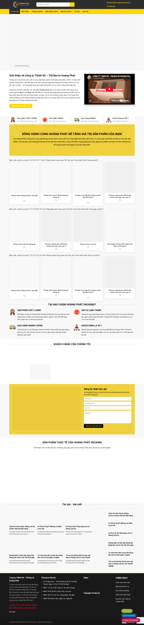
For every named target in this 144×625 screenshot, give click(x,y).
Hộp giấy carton (51, 11)
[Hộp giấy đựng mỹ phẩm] (119, 486)
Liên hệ (85, 11)
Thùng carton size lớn (88, 244)
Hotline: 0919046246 (130, 620)
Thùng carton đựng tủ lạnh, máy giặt (24, 195)
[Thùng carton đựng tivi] (87, 463)
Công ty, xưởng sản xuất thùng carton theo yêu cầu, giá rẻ (120, 196)
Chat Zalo (127, 611)
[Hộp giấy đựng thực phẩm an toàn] (56, 486)
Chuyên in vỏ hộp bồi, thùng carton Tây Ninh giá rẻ (88, 196)
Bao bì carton (66, 11)
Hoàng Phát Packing (29, 622)
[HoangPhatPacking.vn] (21, 4)
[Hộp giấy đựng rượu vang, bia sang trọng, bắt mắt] (119, 463)
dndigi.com (48, 622)
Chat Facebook (129, 616)
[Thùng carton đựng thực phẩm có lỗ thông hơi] (24, 463)
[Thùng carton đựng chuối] (56, 463)
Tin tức (77, 11)
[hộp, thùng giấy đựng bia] (24, 486)
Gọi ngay (12, 612)
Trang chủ (15, 11)
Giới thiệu (25, 11)
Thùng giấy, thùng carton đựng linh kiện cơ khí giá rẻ (120, 245)
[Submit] (72, 4)
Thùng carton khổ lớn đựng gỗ (24, 244)
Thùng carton (37, 11)
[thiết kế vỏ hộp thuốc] (87, 486)
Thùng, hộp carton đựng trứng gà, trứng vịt (56, 196)
